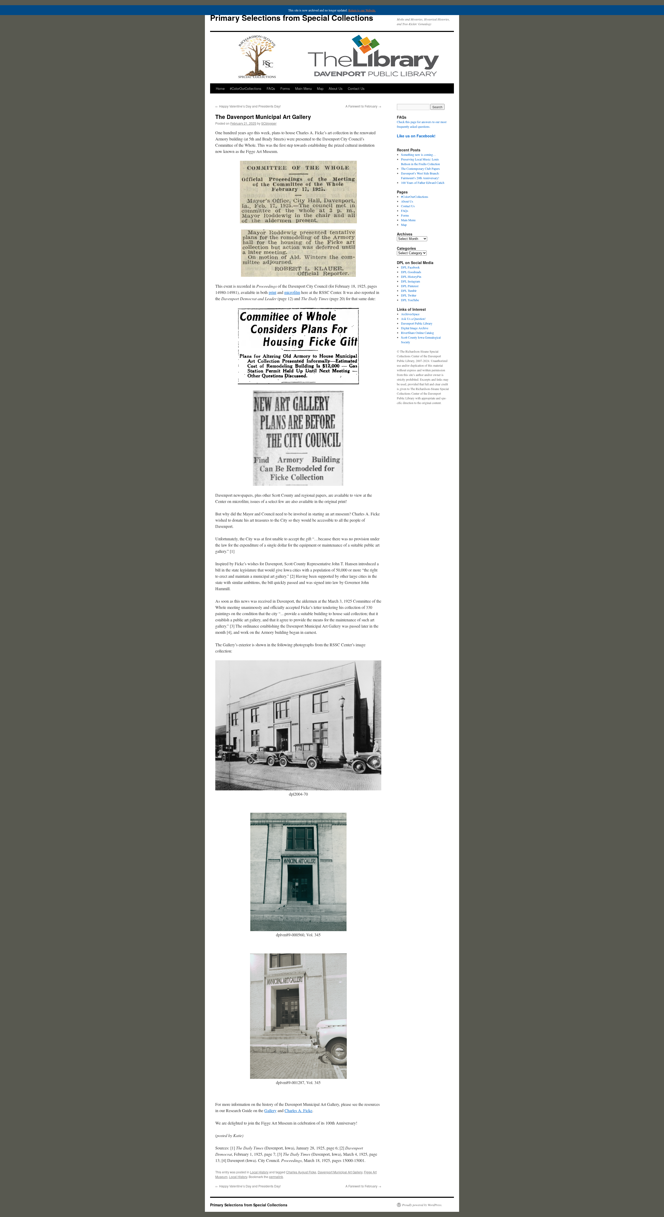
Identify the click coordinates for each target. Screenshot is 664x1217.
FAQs (271, 88)
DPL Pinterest (409, 286)
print (272, 292)
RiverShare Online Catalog (417, 333)
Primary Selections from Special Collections (291, 17)
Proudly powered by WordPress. (422, 1205)
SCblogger (268, 123)
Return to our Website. (362, 10)
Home (220, 88)
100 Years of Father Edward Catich (422, 182)
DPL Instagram (410, 281)
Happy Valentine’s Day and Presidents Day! (248, 106)
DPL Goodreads (411, 272)
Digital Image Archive (414, 328)
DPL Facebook (410, 267)
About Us (336, 88)
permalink (276, 1176)
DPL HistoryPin (411, 276)
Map (320, 88)
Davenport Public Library (416, 323)
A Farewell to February (363, 106)
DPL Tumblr (409, 290)
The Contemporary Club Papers (420, 168)
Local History (259, 1172)
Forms (285, 88)
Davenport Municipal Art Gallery (340, 1172)
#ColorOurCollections (245, 88)
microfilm (292, 292)
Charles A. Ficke (298, 1110)
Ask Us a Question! (413, 319)
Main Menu (303, 88)
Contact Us (356, 88)
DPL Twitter (408, 295)
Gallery (270, 1110)
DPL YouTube (410, 300)
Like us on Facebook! (416, 135)
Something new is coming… (418, 154)
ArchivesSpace (410, 314)
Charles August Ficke (301, 1172)
